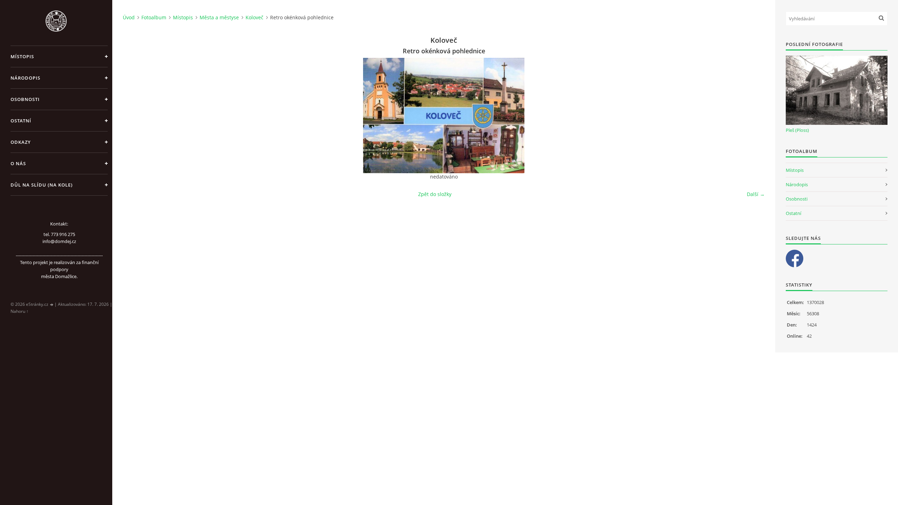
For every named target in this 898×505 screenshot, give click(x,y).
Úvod (129, 17)
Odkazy (21, 142)
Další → (756, 194)
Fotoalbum (153, 17)
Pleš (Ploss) (797, 130)
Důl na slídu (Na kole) (42, 185)
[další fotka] (753, 115)
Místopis (22, 56)
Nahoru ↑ (19, 311)
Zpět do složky (434, 194)
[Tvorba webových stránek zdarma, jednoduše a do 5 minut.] (51, 305)
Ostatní (21, 120)
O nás (18, 163)
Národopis (25, 78)
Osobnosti (25, 99)
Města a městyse (219, 17)
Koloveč (254, 17)
